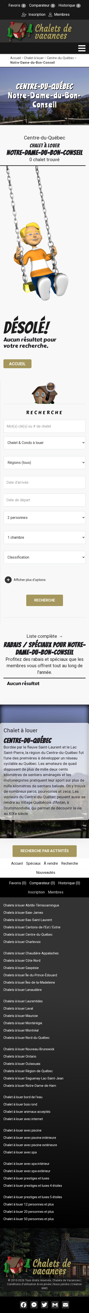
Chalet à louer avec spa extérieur (26, 1171)
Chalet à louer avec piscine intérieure (29, 1138)
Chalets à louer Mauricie (20, 1016)
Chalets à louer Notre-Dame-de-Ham (29, 1085)
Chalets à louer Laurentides (23, 1001)
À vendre (51, 863)
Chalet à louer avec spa (20, 1152)
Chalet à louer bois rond (20, 1104)
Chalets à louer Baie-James (23, 912)
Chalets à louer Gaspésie (21, 968)
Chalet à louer (34, 58)
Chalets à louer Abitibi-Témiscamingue (31, 905)
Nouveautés (45, 872)
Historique (68, 5)
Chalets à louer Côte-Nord (21, 960)
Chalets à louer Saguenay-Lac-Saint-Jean (33, 1078)
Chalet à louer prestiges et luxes (26, 1178)
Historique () (69, 883)
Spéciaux (33, 863)
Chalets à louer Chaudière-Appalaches (31, 953)
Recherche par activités (45, 851)
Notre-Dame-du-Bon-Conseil (32, 62)
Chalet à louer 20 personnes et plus (28, 1211)
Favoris (16, 5)
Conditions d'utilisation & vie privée (29, 1284)
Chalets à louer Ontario (19, 1056)
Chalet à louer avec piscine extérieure (30, 1145)
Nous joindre (61, 1284)
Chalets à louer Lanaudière (22, 990)
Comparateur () (42, 883)
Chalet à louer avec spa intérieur (26, 1164)
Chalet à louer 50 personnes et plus (28, 1219)
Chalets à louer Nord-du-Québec (26, 1038)
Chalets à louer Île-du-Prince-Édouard (30, 975)
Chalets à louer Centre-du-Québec (27, 934)
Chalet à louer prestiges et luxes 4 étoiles (32, 1185)
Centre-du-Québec (60, 58)
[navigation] (82, 48)
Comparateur (41, 5)
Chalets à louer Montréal (21, 1030)
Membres (61, 14)
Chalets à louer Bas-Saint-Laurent (27, 920)
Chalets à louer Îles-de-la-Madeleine (29, 982)
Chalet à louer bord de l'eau (22, 1097)
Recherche (44, 600)
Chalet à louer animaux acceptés (26, 1111)
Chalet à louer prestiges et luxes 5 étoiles (32, 1197)
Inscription (36, 14)
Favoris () (17, 883)
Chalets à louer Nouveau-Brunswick (28, 1049)
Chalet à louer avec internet (23, 1119)
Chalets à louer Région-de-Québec (28, 1071)
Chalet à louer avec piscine (22, 1130)
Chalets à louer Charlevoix (22, 942)
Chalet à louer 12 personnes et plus (28, 1204)
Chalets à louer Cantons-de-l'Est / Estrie (31, 927)
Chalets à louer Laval (18, 1008)
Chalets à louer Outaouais (21, 1064)
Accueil (15, 58)
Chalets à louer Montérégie (22, 1023)
